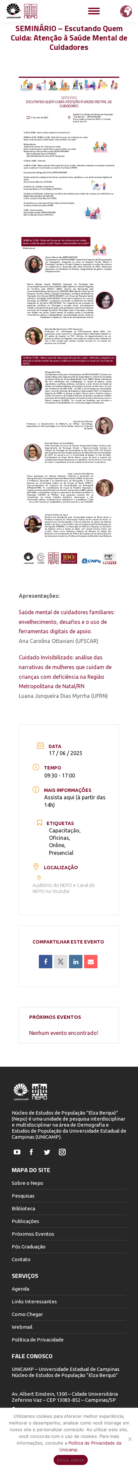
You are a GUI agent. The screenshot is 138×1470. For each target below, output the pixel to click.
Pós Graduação (29, 1246)
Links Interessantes (34, 1301)
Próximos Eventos (33, 1234)
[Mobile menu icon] (94, 11)
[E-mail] (90, 961)
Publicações (25, 1221)
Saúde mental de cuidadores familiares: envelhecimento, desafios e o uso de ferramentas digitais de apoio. (67, 622)
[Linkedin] (75, 961)
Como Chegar (27, 1314)
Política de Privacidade (38, 1339)
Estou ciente (70, 1460)
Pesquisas (23, 1196)
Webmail (22, 1327)
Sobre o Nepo (27, 1183)
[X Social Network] (60, 961)
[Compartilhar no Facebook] (45, 961)
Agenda (20, 1289)
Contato (21, 1259)
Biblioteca (23, 1208)
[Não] (129, 1439)
